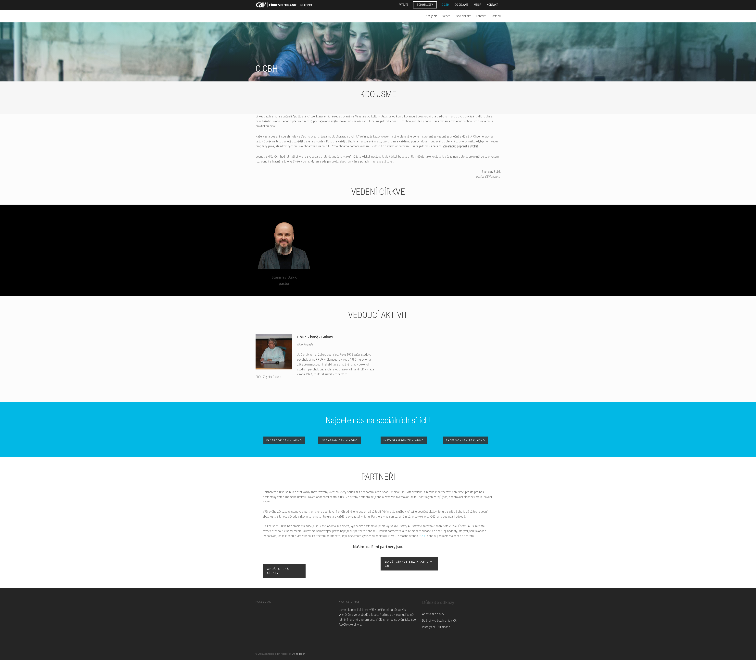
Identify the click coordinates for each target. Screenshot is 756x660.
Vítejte (403, 4)
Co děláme (461, 4)
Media (477, 4)
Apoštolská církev (433, 614)
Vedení (446, 16)
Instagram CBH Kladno (436, 627)
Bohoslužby (425, 4)
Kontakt (492, 4)
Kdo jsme (431, 16)
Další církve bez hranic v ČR (439, 620)
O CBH (445, 4)
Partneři (496, 16)
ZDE (423, 536)
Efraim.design (298, 654)
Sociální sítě (463, 16)
